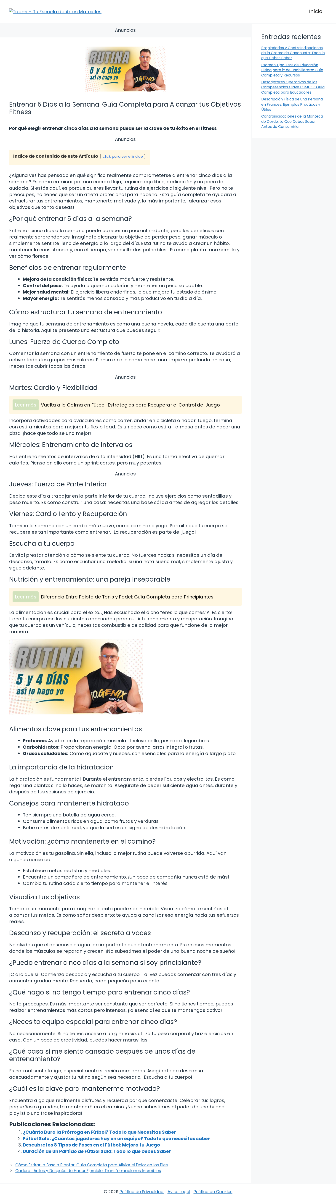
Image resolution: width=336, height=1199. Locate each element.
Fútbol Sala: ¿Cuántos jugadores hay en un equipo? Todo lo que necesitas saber (116, 1138)
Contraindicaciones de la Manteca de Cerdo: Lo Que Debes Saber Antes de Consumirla (292, 121)
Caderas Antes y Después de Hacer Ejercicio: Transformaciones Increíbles (88, 1170)
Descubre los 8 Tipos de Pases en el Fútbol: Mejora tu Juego (91, 1145)
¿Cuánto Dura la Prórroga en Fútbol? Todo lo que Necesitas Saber (99, 1132)
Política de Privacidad (141, 1191)
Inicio (315, 11)
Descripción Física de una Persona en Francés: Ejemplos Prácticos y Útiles (292, 104)
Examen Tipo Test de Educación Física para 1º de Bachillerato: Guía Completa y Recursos (292, 70)
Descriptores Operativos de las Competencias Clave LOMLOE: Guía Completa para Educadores (293, 87)
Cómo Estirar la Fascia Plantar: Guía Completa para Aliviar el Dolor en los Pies (91, 1165)
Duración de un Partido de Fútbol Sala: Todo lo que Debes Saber (97, 1151)
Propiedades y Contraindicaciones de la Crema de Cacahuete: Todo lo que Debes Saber (293, 53)
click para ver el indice (123, 156)
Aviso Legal (179, 1191)
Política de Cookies (213, 1191)
